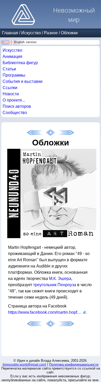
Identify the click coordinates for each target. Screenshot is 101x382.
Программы (14, 75)
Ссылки (10, 87)
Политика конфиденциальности (73, 364)
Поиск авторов (17, 106)
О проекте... (14, 100)
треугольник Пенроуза (54, 285)
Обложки (69, 33)
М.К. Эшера (60, 278)
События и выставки (22, 81)
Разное (51, 33)
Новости (11, 94)
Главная (10, 33)
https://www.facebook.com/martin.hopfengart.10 (47, 312)
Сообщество (15, 112)
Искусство (31, 33)
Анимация (12, 56)
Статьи (9, 69)
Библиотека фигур (20, 63)
